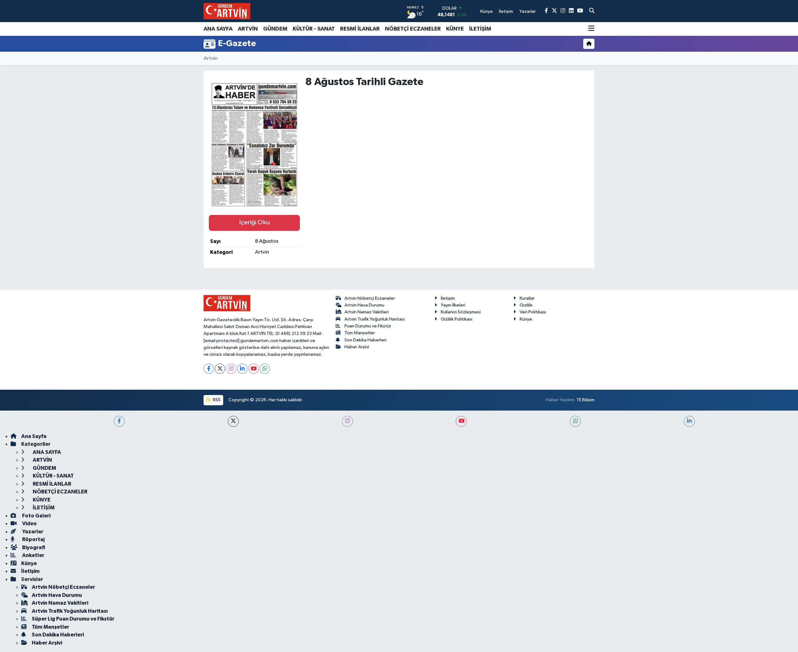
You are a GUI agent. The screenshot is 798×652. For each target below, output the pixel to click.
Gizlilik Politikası (456, 319)
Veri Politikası (533, 312)
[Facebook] (209, 369)
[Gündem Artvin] (227, 11)
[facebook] (119, 421)
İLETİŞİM (480, 29)
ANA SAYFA (218, 29)
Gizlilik (526, 305)
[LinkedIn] (242, 369)
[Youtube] (253, 369)
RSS (216, 399)
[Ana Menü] (591, 29)
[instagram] (347, 421)
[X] (220, 369)
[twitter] (233, 421)
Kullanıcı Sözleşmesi (461, 312)
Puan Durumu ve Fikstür (367, 326)
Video (29, 523)
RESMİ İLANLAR (360, 29)
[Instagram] (231, 369)
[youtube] (461, 421)
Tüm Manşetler (359, 333)
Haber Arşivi (356, 347)
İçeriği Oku (254, 222)
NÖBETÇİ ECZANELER (413, 29)
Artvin (211, 58)
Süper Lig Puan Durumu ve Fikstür (73, 618)
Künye (526, 319)
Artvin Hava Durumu (364, 305)
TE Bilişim (585, 399)
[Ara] (591, 11)
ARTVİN (248, 29)
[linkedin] (689, 421)
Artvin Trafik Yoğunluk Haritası (374, 319)
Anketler (32, 555)
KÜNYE (455, 29)
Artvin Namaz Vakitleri (366, 312)
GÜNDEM (275, 29)
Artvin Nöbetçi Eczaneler (369, 298)
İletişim (448, 298)
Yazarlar (32, 531)
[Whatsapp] (265, 369)
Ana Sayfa (33, 436)
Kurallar (527, 298)
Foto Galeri (35, 515)
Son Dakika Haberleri (365, 340)
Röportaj (33, 539)
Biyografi (33, 547)
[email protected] (221, 340)
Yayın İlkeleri (453, 305)
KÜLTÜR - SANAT (314, 29)
